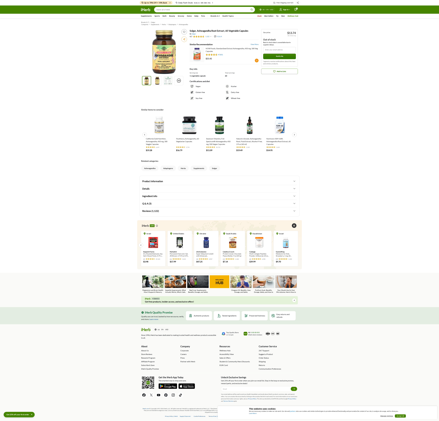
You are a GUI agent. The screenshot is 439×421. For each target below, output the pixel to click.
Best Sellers (268, 16)
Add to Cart (159, 133)
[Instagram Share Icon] (173, 395)
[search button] (251, 9)
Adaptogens (172, 24)
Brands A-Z (215, 16)
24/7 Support (264, 350)
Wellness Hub (292, 16)
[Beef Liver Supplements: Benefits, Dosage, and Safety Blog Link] (198, 284)
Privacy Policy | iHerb (171, 416)
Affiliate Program (148, 361)
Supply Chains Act (185, 416)
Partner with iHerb (187, 361)
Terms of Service (228, 401)
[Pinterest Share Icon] (166, 395)
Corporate (184, 350)
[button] (297, 2)
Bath (164, 16)
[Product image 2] (157, 80)
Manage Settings (386, 416)
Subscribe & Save (147, 365)
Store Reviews (146, 354)
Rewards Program (148, 358)
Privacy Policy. (252, 399)
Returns (262, 365)
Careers (183, 354)
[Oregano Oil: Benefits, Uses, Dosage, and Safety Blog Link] (241, 284)
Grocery (181, 16)
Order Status (264, 358)
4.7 (191, 36)
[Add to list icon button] (184, 32)
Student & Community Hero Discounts (235, 361)
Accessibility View (227, 354)
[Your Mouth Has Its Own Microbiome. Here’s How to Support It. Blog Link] (286, 284)
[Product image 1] (146, 80)
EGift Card (224, 365)
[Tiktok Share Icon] (180, 395)
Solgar (153, 22)
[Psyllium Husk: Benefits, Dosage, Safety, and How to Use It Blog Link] (263, 284)
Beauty (172, 16)
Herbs (164, 24)
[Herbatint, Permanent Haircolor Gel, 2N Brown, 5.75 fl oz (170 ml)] (172, 245)
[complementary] (199, 416)
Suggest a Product (266, 354)
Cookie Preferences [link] (199, 416)
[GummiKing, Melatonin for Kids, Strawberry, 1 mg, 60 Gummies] (279, 245)
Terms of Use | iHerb (215, 416)
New (283, 16)
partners (293, 411)
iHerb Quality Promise (150, 369)
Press (182, 358)
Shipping (262, 361)
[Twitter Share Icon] (151, 395)
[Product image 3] (168, 80)
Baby (196, 16)
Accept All (400, 416)
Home (189, 16)
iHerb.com (146, 408)
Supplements (146, 16)
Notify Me (279, 56)
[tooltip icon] (157, 226)
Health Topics (228, 16)
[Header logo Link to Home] (145, 10)
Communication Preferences (270, 369)
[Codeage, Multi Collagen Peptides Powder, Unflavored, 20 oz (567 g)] (252, 245)
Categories (144, 24)
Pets (203, 16)
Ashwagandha (183, 24)
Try (277, 16)
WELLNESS (219, 282)
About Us (145, 350)
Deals (259, 16)
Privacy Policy (292, 399)
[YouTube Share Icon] (158, 395)
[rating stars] (199, 36)
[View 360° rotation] (178, 80)
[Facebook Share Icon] (144, 395)
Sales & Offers (225, 358)
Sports (157, 16)
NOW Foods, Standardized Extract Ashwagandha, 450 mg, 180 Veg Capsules (232, 49)
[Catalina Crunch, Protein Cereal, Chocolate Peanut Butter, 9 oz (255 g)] (226, 245)
